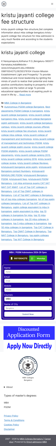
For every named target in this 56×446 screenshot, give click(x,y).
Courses (8, 295)
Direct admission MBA (36, 442)
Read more (25, 94)
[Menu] (52, 4)
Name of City (11, 304)
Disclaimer (9, 429)
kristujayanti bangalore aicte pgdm (19, 167)
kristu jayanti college (23, 52)
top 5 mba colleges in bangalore (30, 223)
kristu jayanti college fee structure (19, 131)
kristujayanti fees (18, 179)
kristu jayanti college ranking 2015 (32, 155)
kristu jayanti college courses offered (30, 127)
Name (7, 268)
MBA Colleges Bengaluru (31, 439)
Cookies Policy (11, 424)
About (9, 387)
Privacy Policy (11, 415)
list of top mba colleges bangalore (19, 199)
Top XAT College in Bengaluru (28, 239)
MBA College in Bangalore (17, 103)
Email (7, 277)
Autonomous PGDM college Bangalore (24, 107)
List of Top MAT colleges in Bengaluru (33, 195)
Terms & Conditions (14, 420)
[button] (38, 258)
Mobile (7, 286)
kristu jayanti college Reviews (32, 163)
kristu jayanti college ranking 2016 (19, 159)
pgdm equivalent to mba (26, 211)
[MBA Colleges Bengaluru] (4, 4)
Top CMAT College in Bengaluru (29, 231)
